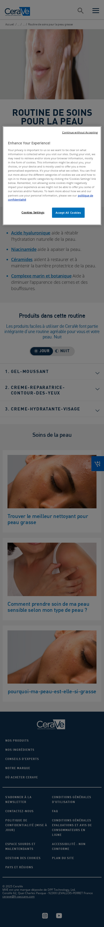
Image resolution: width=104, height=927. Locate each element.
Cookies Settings (33, 212)
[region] (52, 175)
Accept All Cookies (68, 212)
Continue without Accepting (80, 132)
